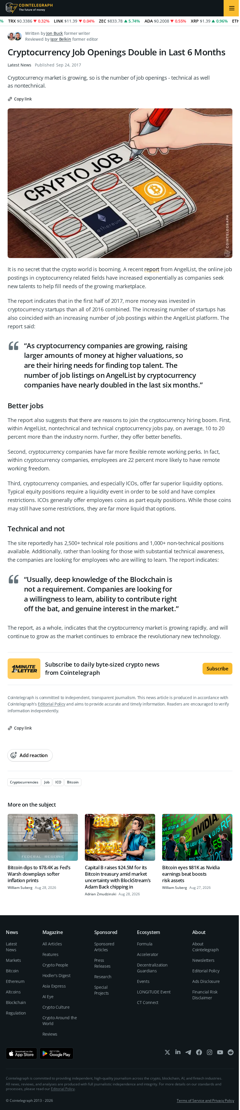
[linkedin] (177, 1053)
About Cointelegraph (205, 946)
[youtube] (220, 1053)
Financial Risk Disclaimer (204, 994)
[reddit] (230, 1053)
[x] (167, 1053)
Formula (144, 944)
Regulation (16, 1013)
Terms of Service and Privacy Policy (205, 1100)
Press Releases (102, 963)
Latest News (19, 65)
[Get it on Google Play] (57, 1053)
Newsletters (203, 960)
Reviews (50, 1034)
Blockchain (16, 1002)
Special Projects (101, 990)
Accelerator (147, 954)
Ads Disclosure (206, 981)
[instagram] (209, 1053)
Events (143, 981)
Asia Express (54, 986)
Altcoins (13, 992)
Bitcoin (12, 971)
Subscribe (217, 668)
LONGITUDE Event (154, 992)
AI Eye (48, 996)
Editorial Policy (51, 704)
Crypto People (55, 965)
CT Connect (147, 1002)
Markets (13, 960)
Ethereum (15, 981)
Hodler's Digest (56, 975)
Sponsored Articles (104, 946)
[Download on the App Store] (21, 1053)
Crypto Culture (56, 1007)
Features (50, 954)
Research (103, 976)
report (151, 269)
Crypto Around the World (59, 1020)
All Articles (52, 944)
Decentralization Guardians (152, 968)
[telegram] (188, 1053)
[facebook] (199, 1053)
